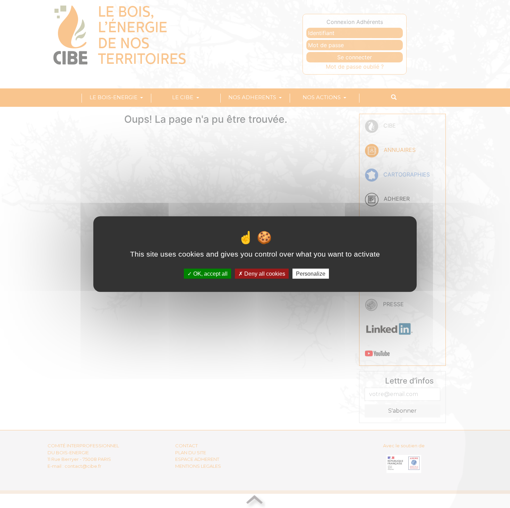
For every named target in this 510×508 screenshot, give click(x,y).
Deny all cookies (264, 274)
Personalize (310, 274)
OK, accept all (210, 274)
